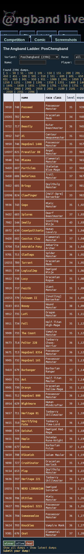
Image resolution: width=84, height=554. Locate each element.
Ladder (47, 36)
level (71, 97)
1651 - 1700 (36, 85)
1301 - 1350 (44, 82)
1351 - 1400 (66, 82)
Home (9, 36)
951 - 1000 (48, 79)
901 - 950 (29, 79)
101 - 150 (45, 72)
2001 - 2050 (33, 88)
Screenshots (66, 40)
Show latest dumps (43, 547)
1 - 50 (11, 72)
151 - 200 (63, 72)
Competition (14, 40)
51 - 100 (26, 72)
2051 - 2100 (55, 88)
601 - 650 (76, 76)
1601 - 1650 (15, 85)
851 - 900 (10, 79)
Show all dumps (14, 547)
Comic (39, 40)
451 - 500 (20, 76)
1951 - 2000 (11, 88)
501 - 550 (38, 76)
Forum (68, 36)
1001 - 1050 (69, 79)
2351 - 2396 (25, 91)
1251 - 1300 (22, 82)
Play (27, 36)
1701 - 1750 (58, 85)
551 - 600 (57, 76)
